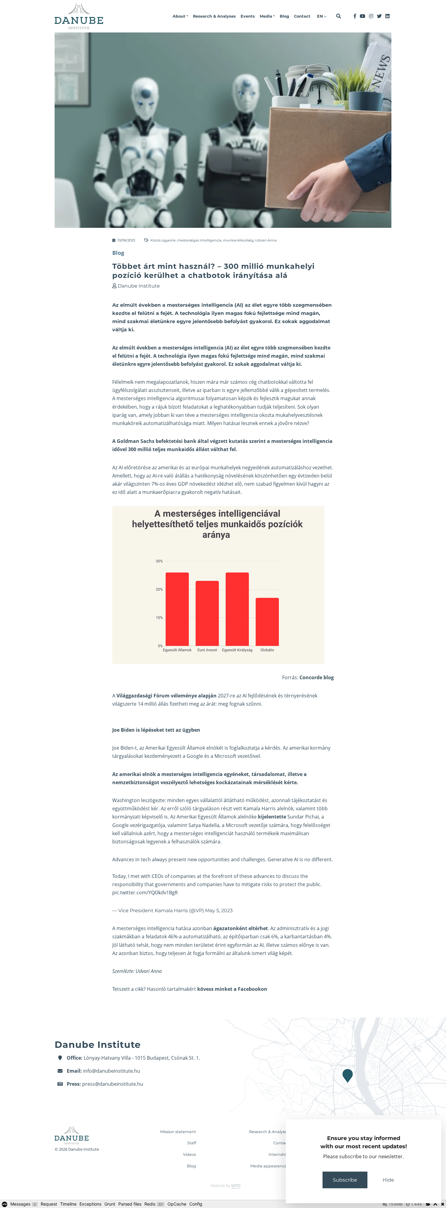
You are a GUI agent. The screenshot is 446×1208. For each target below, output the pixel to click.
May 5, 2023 (219, 910)
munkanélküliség (238, 240)
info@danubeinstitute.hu (111, 1071)
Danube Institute (139, 286)
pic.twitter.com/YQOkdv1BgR (145, 892)
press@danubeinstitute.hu (112, 1084)
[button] (180, 16)
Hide (388, 1180)
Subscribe (345, 1180)
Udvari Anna (266, 240)
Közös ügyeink (163, 240)
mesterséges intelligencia (199, 240)
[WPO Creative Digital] (223, 1186)
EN (320, 16)
